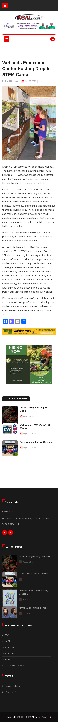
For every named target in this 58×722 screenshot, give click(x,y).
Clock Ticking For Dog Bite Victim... (36, 556)
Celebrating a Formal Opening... (34, 573)
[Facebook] (4, 533)
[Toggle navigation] (5, 5)
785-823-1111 (12, 524)
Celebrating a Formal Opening (36, 442)
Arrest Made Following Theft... (33, 608)
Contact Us (7, 511)
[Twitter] (10, 533)
